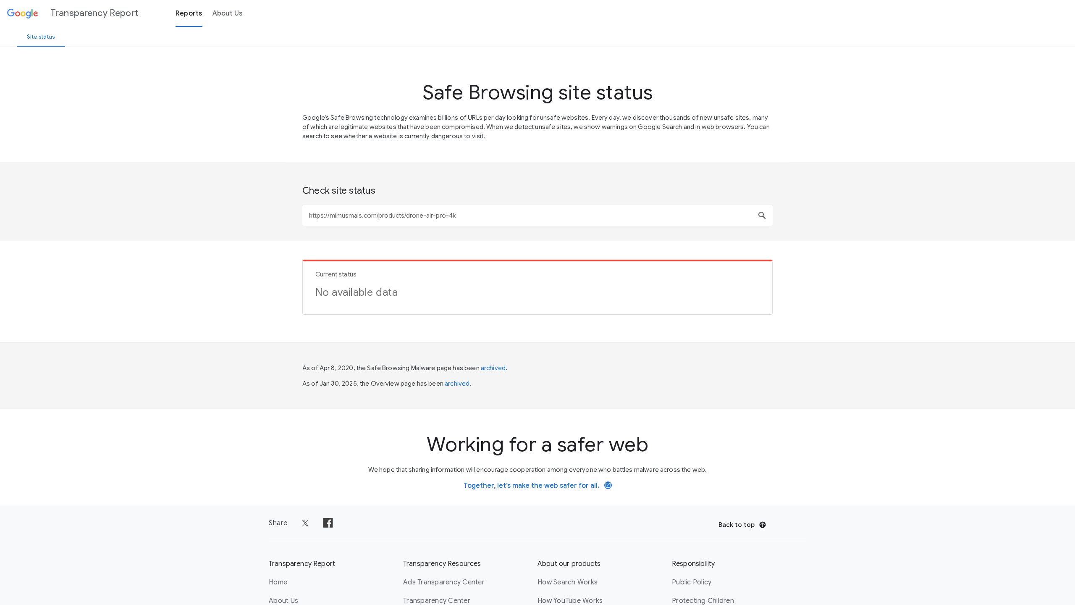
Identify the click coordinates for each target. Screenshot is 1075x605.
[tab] (41, 36)
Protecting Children (703, 601)
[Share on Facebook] (328, 523)
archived (493, 368)
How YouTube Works (570, 601)
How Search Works (568, 582)
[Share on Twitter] (305, 523)
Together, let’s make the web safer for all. (537, 485)
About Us (227, 13)
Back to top (736, 525)
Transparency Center (436, 601)
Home (278, 582)
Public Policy (691, 582)
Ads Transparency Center (444, 582)
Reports (189, 13)
